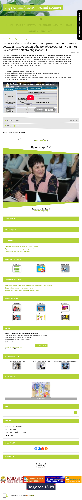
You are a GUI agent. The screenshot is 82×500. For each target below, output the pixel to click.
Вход (45, 140)
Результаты (8, 347)
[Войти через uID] (35, 448)
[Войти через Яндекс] (42, 448)
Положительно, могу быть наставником (19, 337)
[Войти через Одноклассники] (46, 448)
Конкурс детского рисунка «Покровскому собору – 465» (22, 290)
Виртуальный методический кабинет (33, 8)
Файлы (11, 39)
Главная (5, 39)
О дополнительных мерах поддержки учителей (19, 249)
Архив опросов (17, 347)
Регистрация (39, 140)
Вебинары (25, 39)
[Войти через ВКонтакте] (39, 448)
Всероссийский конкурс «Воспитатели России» (19, 288)
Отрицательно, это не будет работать (18, 339)
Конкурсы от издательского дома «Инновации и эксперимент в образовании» (28, 285)
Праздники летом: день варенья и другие (17, 251)
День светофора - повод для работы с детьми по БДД (21, 246)
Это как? (9, 342)
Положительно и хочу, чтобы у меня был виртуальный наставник (27, 335)
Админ (17, 120)
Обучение (17, 39)
